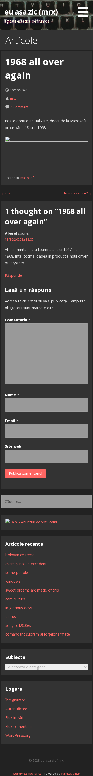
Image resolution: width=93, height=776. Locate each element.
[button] (84, 9)
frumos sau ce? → (78, 193)
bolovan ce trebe (19, 554)
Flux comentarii (18, 726)
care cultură (15, 598)
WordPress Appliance (27, 773)
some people (16, 572)
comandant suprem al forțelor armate (37, 634)
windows (12, 581)
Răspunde (13, 275)
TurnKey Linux (70, 773)
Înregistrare (15, 699)
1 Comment (19, 107)
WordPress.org (18, 735)
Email (11, 420)
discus (10, 616)
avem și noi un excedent (26, 563)
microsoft (27, 178)
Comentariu (17, 319)
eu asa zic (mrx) (31, 11)
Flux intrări (14, 717)
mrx (13, 98)
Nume (12, 394)
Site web (13, 446)
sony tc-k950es (18, 625)
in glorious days (18, 607)
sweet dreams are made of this (32, 590)
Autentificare (16, 708)
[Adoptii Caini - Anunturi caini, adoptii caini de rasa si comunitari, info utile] (31, 521)
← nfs (6, 193)
